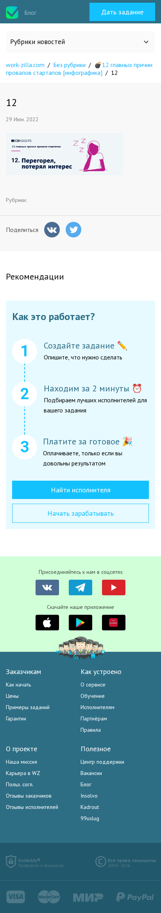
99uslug (89, 818)
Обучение (92, 695)
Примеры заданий (28, 707)
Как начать (18, 684)
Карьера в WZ (23, 773)
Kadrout (89, 806)
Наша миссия (21, 761)
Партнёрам (93, 718)
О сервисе (93, 684)
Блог (85, 784)
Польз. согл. (20, 784)
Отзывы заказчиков (29, 795)
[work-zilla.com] (12, 12)
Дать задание (122, 11)
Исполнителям (97, 707)
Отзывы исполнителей (32, 806)
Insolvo (89, 795)
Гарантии (16, 718)
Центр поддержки (102, 761)
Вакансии (91, 773)
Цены (12, 695)
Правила (90, 729)
